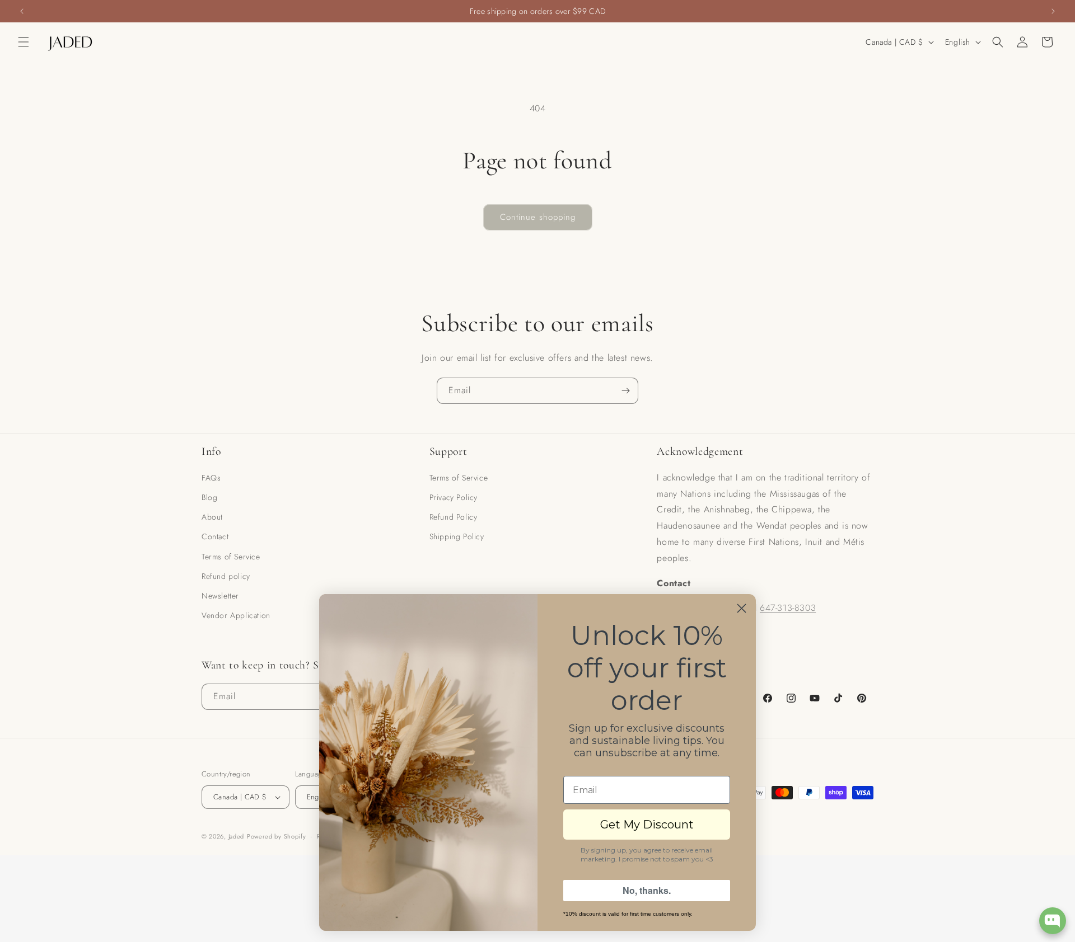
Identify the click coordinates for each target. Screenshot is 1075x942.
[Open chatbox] (1052, 920)
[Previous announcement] (22, 11)
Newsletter (220, 595)
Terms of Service (231, 556)
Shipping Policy (456, 536)
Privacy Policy (453, 497)
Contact (215, 536)
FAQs (211, 477)
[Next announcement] (1053, 11)
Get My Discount (647, 824)
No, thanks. (647, 890)
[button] (23, 42)
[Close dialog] (741, 608)
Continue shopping (538, 217)
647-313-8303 (788, 607)
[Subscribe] (625, 391)
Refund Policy (453, 516)
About (212, 516)
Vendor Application (236, 615)
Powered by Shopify (276, 836)
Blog (209, 497)
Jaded (236, 836)
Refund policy (226, 576)
